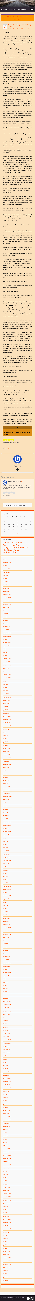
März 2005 (5, 1213)
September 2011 (7, 972)
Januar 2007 (6, 1152)
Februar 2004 (6, 1251)
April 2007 (5, 1142)
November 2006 (7, 1158)
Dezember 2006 (7, 1155)
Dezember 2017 (7, 754)
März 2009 (5, 1068)
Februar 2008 (6, 1110)
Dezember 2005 (7, 1193)
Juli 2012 (5, 940)
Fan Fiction (25, 543)
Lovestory (22, 547)
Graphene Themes (15, 1299)
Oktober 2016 (6, 793)
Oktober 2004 (6, 1225)
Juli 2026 (5, 559)
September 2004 (7, 1229)
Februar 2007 (6, 1148)
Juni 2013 (5, 905)
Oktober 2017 (6, 761)
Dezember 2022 (7, 633)
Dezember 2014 (7, 854)
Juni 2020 (5, 684)
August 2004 (6, 1232)
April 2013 (5, 911)
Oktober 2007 (6, 1123)
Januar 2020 (6, 694)
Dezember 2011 (7, 963)
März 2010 (5, 1030)
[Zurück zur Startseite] (17, 3)
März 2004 (5, 1248)
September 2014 (7, 860)
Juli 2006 (5, 1171)
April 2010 (5, 1027)
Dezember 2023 (7, 594)
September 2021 (7, 665)
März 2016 (5, 812)
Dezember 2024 (7, 572)
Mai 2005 (5, 1209)
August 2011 (6, 975)
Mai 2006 (5, 1177)
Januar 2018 (6, 751)
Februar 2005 (6, 1216)
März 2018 (5, 745)
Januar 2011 (6, 998)
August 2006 (6, 1168)
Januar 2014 (6, 883)
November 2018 (7, 719)
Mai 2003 (5, 1273)
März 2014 (5, 879)
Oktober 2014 (6, 857)
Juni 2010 (5, 1020)
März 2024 (5, 585)
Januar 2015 (6, 851)
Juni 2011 (5, 982)
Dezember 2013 (7, 886)
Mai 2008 (5, 1100)
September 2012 (7, 934)
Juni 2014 (5, 870)
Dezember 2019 (7, 697)
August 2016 (6, 799)
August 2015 (6, 835)
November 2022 (7, 636)
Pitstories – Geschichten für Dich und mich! (13, 9)
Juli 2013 (5, 902)
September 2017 (7, 764)
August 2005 (6, 1203)
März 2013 (5, 915)
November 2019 (7, 700)
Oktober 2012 (6, 931)
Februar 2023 (6, 626)
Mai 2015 (5, 844)
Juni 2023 (5, 613)
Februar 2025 (6, 569)
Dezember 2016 (7, 786)
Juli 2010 (5, 1017)
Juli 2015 (5, 838)
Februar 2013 (6, 918)
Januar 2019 (6, 713)
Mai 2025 (5, 565)
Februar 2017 (6, 780)
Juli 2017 (5, 770)
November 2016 (7, 790)
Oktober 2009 (6, 1046)
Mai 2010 (5, 1024)
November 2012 (7, 927)
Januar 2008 (6, 1113)
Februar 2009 (6, 1072)
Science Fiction (13, 550)
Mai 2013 (5, 908)
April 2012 (5, 950)
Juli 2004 (5, 1235)
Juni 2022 (5, 652)
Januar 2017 (6, 783)
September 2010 (7, 1011)
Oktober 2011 (6, 969)
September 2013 (7, 895)
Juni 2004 (5, 1238)
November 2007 (7, 1120)
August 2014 (6, 863)
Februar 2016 (6, 815)
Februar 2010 (6, 1033)
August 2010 (6, 1014)
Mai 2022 (5, 655)
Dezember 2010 (7, 1001)
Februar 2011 (6, 995)
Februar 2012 (6, 956)
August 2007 (6, 1129)
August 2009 (6, 1052)
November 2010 (7, 1004)
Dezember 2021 (7, 658)
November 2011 (7, 966)
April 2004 (5, 1245)
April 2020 (5, 690)
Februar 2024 (6, 588)
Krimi (17, 545)
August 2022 (6, 645)
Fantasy (7, 448)
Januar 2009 (6, 1075)
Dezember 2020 (7, 674)
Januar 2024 (6, 591)
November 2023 (7, 597)
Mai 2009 (5, 1062)
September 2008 (7, 1088)
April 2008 (5, 1104)
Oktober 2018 (6, 722)
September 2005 (7, 1200)
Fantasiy (29, 543)
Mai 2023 (5, 617)
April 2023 (5, 620)
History (12, 545)
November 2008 (7, 1081)
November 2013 (7, 889)
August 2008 (6, 1091)
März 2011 (5, 992)
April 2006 (5, 1181)
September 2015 (7, 831)
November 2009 (7, 1043)
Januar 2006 (6, 1190)
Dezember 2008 (7, 1078)
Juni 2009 (5, 1059)
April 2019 (5, 710)
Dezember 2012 (7, 924)
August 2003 (6, 1267)
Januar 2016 (6, 819)
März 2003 (5, 1280)
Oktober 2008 (6, 1084)
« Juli (17, 533)
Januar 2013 (6, 921)
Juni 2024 (5, 575)
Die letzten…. (16, 19)
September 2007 (7, 1126)
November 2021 (7, 662)
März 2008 (5, 1107)
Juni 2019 (5, 706)
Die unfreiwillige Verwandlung (24, 28)
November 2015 (7, 825)
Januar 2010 (6, 1036)
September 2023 (7, 604)
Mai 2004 (5, 1241)
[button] (30, 1298)
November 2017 (7, 758)
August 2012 (6, 937)
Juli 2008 (5, 1094)
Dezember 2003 (7, 1257)
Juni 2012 (5, 943)
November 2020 (7, 678)
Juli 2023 (5, 610)
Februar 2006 (6, 1187)
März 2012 (5, 953)
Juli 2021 (5, 671)
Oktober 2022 (6, 639)
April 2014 (5, 876)
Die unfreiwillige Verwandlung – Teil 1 (18, 16)
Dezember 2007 (7, 1116)
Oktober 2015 (6, 828)
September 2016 (7, 796)
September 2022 (7, 642)
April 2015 (5, 847)
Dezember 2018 (7, 716)
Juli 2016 (5, 802)
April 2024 (5, 581)
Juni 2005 (5, 1206)
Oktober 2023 (6, 601)
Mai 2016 (5, 806)
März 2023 (5, 623)
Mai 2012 (5, 947)
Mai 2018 (5, 738)
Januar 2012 (6, 959)
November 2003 (7, 1261)
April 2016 (5, 809)
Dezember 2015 (7, 822)
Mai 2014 (5, 873)
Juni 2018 (5, 735)
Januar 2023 (6, 629)
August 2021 (6, 668)
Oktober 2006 (6, 1161)
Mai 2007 (5, 1139)
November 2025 (7, 562)
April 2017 (5, 777)
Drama (18, 542)
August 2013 (6, 899)
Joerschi (12, 28)
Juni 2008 (5, 1097)
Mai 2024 (5, 578)
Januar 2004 (6, 1254)
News (5, 550)
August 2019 (6, 703)
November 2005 (7, 1197)
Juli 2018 (5, 732)
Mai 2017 (5, 774)
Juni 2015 (5, 841)
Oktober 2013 (6, 892)
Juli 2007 (5, 1132)
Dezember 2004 (7, 1219)
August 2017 (6, 767)
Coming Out (8, 542)
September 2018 (7, 726)
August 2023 (6, 607)
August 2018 (6, 729)
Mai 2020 (5, 687)
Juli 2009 (5, 1056)
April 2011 (5, 988)
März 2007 (5, 1145)
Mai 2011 (5, 985)
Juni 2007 (5, 1136)
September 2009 (7, 1049)
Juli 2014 (5, 867)
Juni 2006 (5, 1174)
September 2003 (7, 1264)
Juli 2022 (5, 649)
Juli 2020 (5, 681)
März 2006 (5, 1184)
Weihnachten (9, 552)
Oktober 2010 (6, 1008)
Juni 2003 (5, 1270)
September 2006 (7, 1165)
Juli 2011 (5, 979)
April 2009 (5, 1065)
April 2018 (5, 742)
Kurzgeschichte (10, 547)
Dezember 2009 (7, 1040)
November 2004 (7, 1222)
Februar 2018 (6, 748)
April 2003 (5, 1277)
